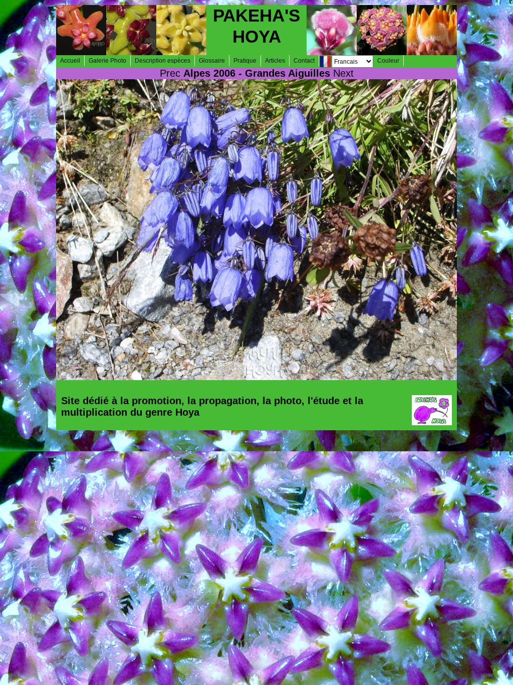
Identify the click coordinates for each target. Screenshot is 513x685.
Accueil (70, 60)
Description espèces (162, 60)
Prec (170, 73)
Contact (304, 60)
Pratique (244, 60)
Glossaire (212, 60)
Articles (275, 60)
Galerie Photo (107, 60)
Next (343, 73)
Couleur (388, 60)
